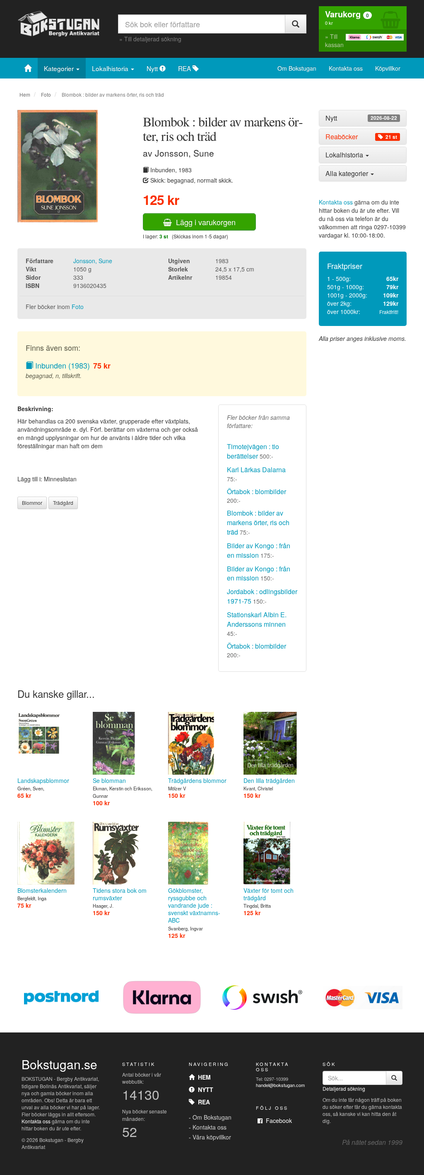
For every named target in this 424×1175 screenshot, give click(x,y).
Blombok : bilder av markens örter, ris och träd (258, 522)
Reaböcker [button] (361, 136)
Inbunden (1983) (61, 365)
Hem (24, 94)
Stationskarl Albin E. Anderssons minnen (257, 619)
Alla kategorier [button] (347, 173)
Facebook (277, 1120)
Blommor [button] (32, 502)
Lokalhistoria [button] (345, 154)
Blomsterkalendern (42, 890)
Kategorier (59, 68)
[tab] (363, 118)
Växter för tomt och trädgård (268, 894)
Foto (46, 94)
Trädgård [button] (63, 502)
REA (185, 68)
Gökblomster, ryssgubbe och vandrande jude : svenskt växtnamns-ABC (194, 905)
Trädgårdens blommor (197, 780)
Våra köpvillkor (212, 1137)
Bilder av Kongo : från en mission (258, 550)
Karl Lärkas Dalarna (256, 469)
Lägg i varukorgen (204, 221)
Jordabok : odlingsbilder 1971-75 (262, 596)
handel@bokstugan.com (280, 1085)
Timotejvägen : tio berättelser (253, 451)
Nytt (153, 68)
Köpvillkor (387, 68)
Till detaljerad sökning (152, 39)
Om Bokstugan (296, 68)
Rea (202, 1102)
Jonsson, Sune (92, 261)
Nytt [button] (361, 118)
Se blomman (109, 780)
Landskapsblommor (43, 780)
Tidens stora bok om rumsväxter (120, 894)
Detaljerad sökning (344, 1088)
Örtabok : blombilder (256, 491)
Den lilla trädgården (269, 780)
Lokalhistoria (111, 68)
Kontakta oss (346, 68)
